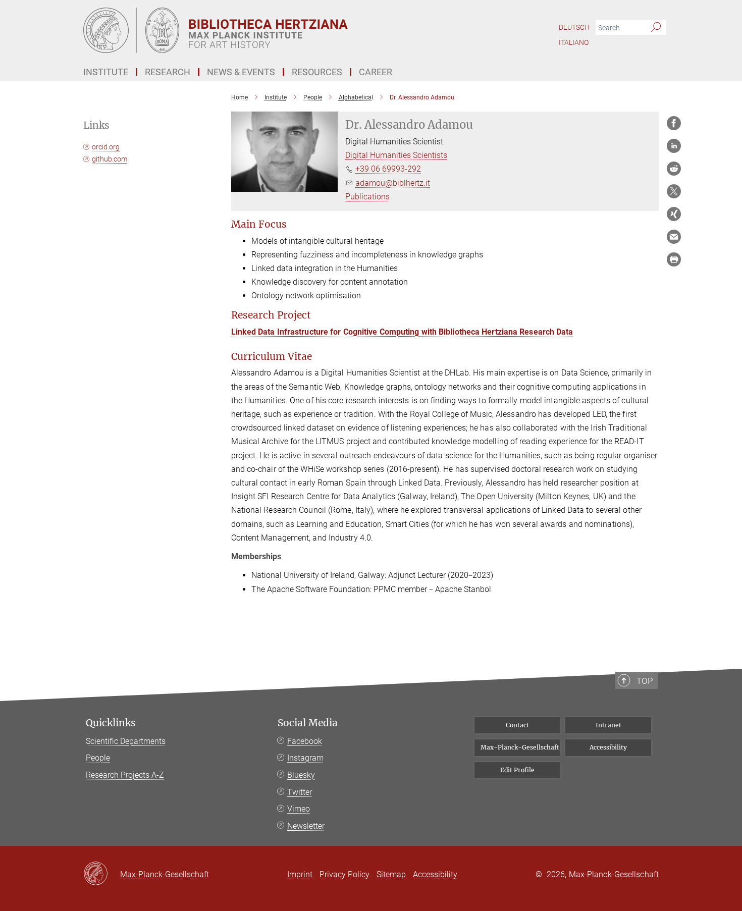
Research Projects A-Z (125, 775)
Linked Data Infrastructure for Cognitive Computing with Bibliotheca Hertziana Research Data (402, 332)
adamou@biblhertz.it (392, 183)
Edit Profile (517, 770)
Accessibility (608, 747)
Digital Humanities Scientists (396, 155)
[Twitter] (673, 191)
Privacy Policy (344, 874)
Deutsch (574, 27)
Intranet (608, 725)
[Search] (656, 28)
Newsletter (306, 826)
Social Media (308, 723)
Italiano (574, 42)
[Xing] (673, 214)
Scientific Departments (126, 741)
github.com (109, 159)
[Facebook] (673, 123)
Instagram (305, 758)
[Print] (673, 259)
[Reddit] (673, 168)
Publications (367, 196)
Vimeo (298, 809)
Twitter (299, 792)
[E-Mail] (673, 236)
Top (645, 681)
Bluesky (301, 775)
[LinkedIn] (673, 145)
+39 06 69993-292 (388, 169)
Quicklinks (111, 723)
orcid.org (106, 147)
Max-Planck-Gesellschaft (520, 747)
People (98, 758)
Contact (517, 725)
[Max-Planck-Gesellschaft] (101, 874)
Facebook (304, 741)
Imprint (299, 874)
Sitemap (391, 874)
